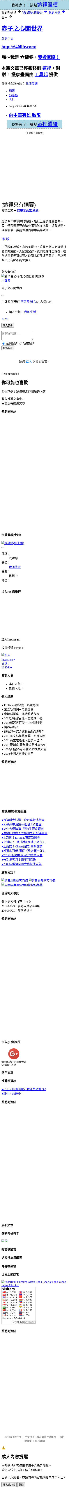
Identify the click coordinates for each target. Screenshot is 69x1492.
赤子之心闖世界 (22, 28)
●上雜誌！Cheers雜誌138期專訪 (21, 846)
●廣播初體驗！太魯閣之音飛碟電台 (24, 833)
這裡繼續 (47, 124)
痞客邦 (25, 301)
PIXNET (17, 1437)
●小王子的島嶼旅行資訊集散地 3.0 (23, 1089)
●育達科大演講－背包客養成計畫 (23, 820)
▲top (4, 318)
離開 (21, 1484)
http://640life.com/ (18, 46)
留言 (33, 301)
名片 (12, 99)
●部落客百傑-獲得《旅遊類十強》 (23, 850)
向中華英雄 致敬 (25, 115)
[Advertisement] (16, 473)
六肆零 (5, 280)
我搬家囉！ (49, 57)
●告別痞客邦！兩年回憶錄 (18, 859)
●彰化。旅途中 (11, 1093)
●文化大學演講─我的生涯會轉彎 (22, 828)
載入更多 (8, 325)
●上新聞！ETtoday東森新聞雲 (20, 837)
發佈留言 (8, 348)
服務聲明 (40, 1441)
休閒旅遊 (32, 83)
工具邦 (41, 74)
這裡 (46, 68)
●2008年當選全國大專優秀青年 (21, 864)
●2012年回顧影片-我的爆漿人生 (22, 855)
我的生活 (30, 312)
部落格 (13, 95)
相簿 (12, 90)
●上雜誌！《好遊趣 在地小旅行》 (23, 842)
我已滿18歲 (9, 1484)
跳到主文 (7, 38)
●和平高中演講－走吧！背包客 (21, 824)
